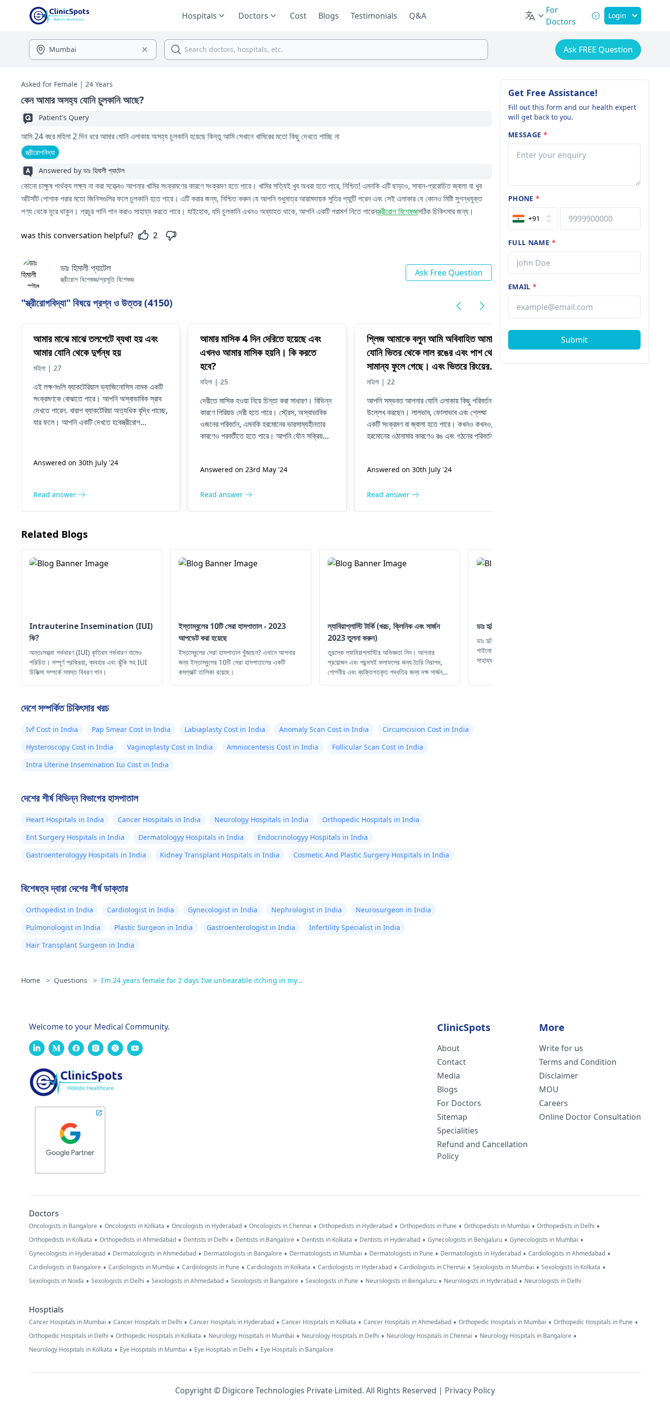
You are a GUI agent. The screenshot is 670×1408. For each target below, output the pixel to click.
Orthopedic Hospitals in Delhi (68, 1336)
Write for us (561, 1048)
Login (617, 15)
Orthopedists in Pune (428, 1226)
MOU (549, 1089)
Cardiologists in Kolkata (278, 1267)
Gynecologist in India (223, 909)
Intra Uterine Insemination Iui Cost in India (97, 764)
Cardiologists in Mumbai (141, 1267)
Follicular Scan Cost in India (377, 747)
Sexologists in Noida (56, 1281)
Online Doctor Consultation (590, 1116)
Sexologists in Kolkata (570, 1267)
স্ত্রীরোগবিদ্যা (40, 152)
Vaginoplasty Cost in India (170, 747)
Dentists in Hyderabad (390, 1240)
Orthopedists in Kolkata (60, 1240)
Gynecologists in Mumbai (544, 1240)
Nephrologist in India (306, 909)
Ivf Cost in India (52, 729)
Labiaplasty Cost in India (224, 729)
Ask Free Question (449, 272)
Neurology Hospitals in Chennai (429, 1336)
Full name (532, 242)
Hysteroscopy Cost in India (69, 747)
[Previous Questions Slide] (458, 306)
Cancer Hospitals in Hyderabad (231, 1322)
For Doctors (459, 1103)
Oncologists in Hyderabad (207, 1226)
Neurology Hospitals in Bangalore (525, 1336)
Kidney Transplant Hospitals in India (220, 854)
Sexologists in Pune (332, 1281)
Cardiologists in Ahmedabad (566, 1253)
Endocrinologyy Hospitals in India (313, 837)
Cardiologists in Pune (210, 1267)
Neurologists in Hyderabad (480, 1281)
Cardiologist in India (140, 909)
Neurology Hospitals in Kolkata (70, 1350)
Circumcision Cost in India (426, 729)
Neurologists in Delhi (552, 1281)
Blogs (328, 15)
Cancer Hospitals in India (159, 819)
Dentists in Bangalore (264, 1240)
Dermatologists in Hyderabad (480, 1253)
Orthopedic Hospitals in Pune (593, 1322)
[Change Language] (535, 16)
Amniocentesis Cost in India (272, 747)
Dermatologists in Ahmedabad (154, 1253)
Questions (75, 980)
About (448, 1048)
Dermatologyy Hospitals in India (191, 837)
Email (522, 286)
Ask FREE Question (598, 49)
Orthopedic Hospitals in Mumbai (502, 1322)
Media (448, 1075)
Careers (553, 1103)
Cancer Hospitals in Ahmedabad (407, 1322)
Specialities (457, 1130)
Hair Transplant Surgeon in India (80, 945)
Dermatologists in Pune (401, 1253)
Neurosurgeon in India (393, 909)
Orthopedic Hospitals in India (370, 819)
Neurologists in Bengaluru (401, 1281)
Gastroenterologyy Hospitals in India (86, 854)
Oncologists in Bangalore (63, 1226)
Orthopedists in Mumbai (497, 1226)
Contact (451, 1061)
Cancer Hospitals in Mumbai (67, 1322)
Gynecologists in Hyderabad (67, 1253)
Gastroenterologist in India (250, 927)
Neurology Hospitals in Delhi (340, 1336)
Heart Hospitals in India (65, 819)
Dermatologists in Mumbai (325, 1253)
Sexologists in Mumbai (503, 1267)
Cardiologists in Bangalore (65, 1267)
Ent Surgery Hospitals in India (75, 837)
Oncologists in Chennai (280, 1226)
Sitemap (452, 1116)
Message (527, 134)
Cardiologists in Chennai (432, 1267)
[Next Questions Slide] (482, 306)
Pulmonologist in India (63, 927)
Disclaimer (558, 1075)
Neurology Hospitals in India (261, 819)
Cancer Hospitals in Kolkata (319, 1322)
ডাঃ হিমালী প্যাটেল (85, 268)
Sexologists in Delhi (117, 1281)
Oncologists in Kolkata (134, 1226)
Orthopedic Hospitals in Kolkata (158, 1336)
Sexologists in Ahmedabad (188, 1281)
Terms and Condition (578, 1061)
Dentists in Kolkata (327, 1240)
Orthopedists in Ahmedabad (138, 1240)
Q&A (417, 15)
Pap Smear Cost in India (131, 729)
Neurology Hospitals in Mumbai (251, 1336)
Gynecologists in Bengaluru (465, 1240)
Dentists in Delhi (205, 1240)
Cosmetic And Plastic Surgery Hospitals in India (371, 854)
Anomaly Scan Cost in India (324, 729)
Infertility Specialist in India (354, 927)
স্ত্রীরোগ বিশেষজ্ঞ (397, 211)
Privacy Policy (470, 1390)
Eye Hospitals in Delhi (223, 1350)
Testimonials (374, 15)
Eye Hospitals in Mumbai (153, 1350)
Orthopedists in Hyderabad (355, 1226)
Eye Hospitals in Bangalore (297, 1350)
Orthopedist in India (59, 909)
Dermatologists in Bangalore (243, 1253)
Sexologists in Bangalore (264, 1281)
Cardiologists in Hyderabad (355, 1267)
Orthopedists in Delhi (565, 1226)
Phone (524, 198)
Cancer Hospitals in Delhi (147, 1322)
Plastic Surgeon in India (153, 927)
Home (35, 980)
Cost (298, 15)
